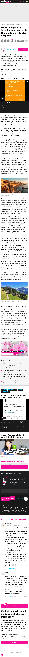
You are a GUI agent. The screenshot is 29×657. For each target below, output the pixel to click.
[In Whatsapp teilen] (5, 40)
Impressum (21, 650)
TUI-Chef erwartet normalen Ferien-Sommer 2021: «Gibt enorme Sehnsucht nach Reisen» (14, 365)
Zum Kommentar (9, 568)
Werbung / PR (11, 650)
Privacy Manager (18, 652)
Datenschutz (10, 652)
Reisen (20, 389)
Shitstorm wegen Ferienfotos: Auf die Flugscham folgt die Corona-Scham (14, 382)
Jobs (17, 650)
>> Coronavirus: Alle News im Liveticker (13, 306)
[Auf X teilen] (3, 107)
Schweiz (3, 24)
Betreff (3, 487)
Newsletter (4, 650)
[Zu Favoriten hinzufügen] (15, 40)
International (10, 24)
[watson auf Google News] (26, 40)
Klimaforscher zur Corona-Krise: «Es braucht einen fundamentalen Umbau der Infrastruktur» (15, 376)
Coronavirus (5, 392)
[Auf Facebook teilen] (2, 40)
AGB (27, 650)
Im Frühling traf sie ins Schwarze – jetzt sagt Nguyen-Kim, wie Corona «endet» (15, 371)
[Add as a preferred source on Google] (20, 40)
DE (20, 1)
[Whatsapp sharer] (6, 108)
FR (23, 1)
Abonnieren (14, 467)
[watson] (5, 1)
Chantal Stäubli (11, 49)
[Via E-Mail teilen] (8, 40)
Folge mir (23, 49)
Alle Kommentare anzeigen (14, 606)
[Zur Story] (14, 627)
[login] (2, 655)
